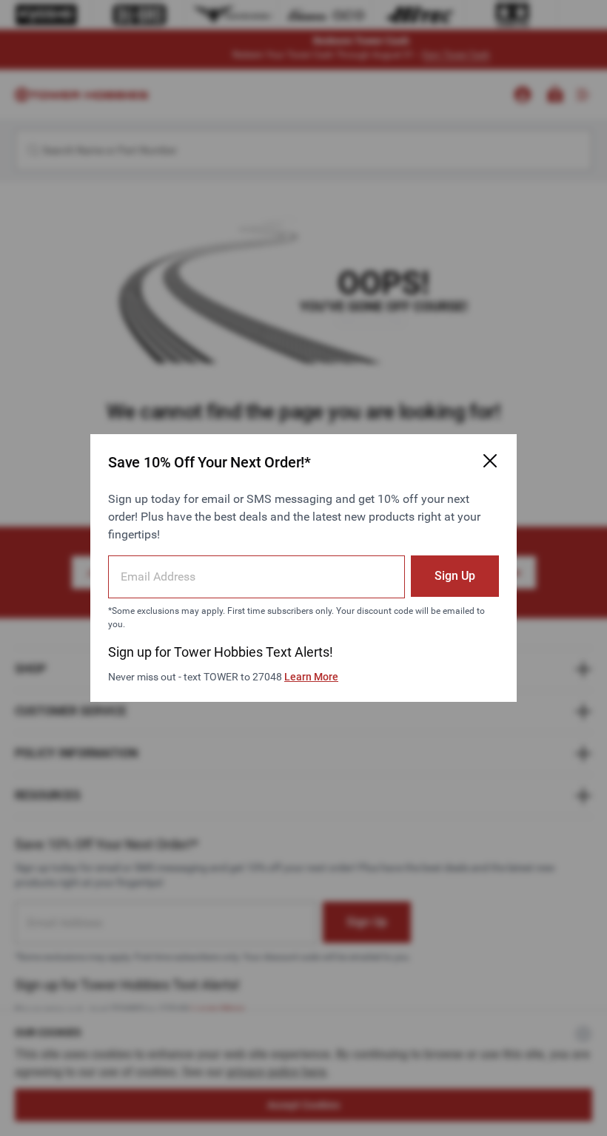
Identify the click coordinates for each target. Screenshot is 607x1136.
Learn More (311, 677)
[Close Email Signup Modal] (490, 461)
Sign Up (455, 576)
